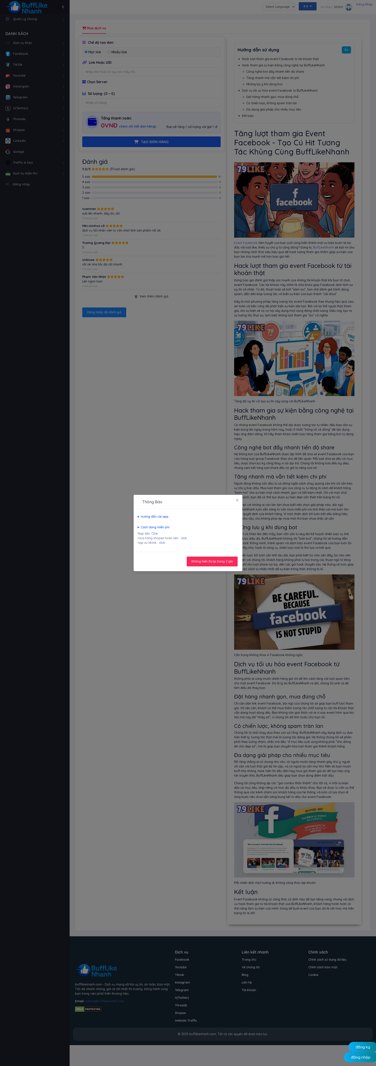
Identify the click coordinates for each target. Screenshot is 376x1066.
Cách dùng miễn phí (155, 527)
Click (154, 534)
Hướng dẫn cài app (154, 517)
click (184, 538)
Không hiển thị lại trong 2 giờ (212, 561)
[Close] (237, 500)
